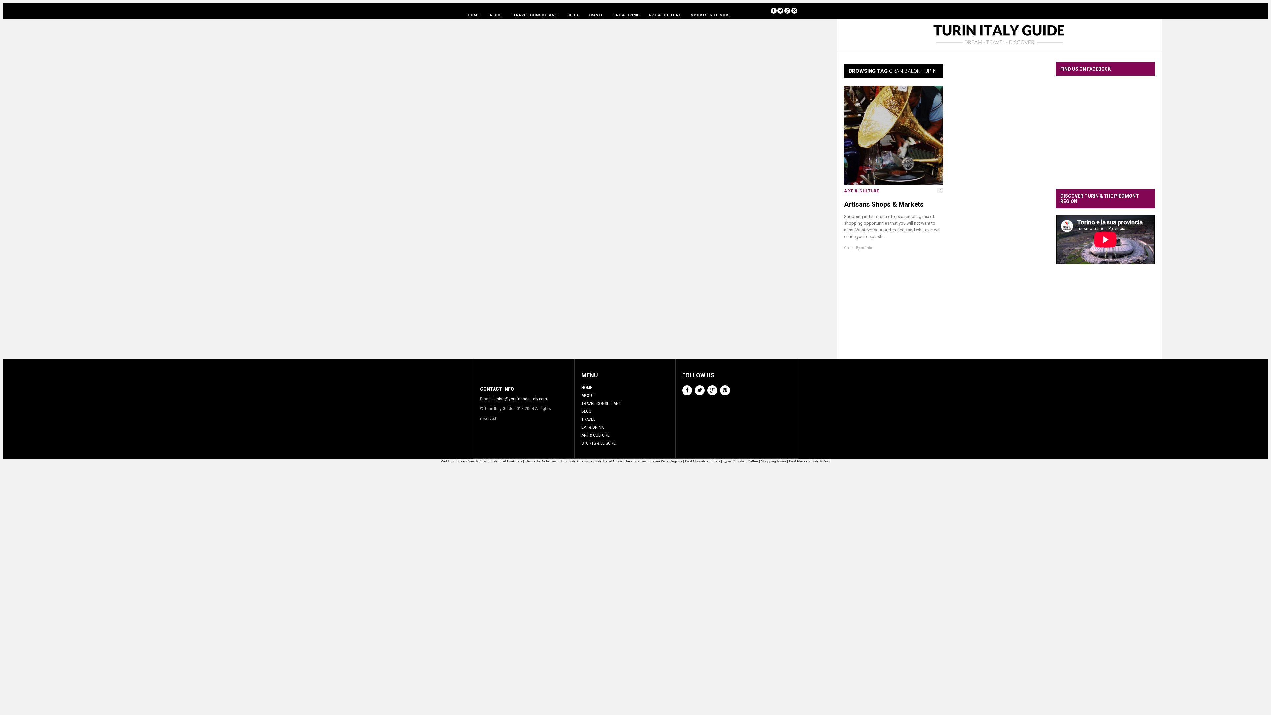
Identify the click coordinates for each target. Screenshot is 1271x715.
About (496, 15)
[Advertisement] (1105, 316)
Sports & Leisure (710, 15)
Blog (572, 15)
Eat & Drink (626, 15)
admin (866, 248)
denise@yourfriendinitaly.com (519, 399)
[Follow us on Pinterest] (794, 10)
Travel (595, 15)
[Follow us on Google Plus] (787, 10)
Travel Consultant (535, 15)
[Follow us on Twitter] (780, 10)
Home (474, 15)
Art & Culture (665, 15)
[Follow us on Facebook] (774, 10)
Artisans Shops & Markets (884, 204)
